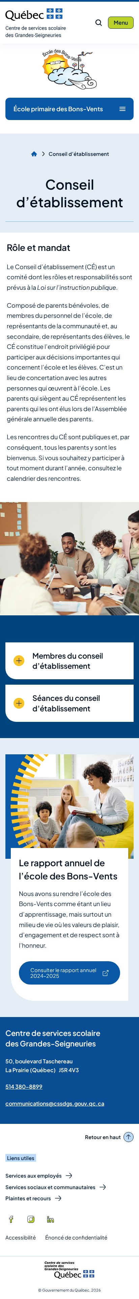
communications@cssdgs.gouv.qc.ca (54, 1103)
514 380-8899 (24, 1086)
